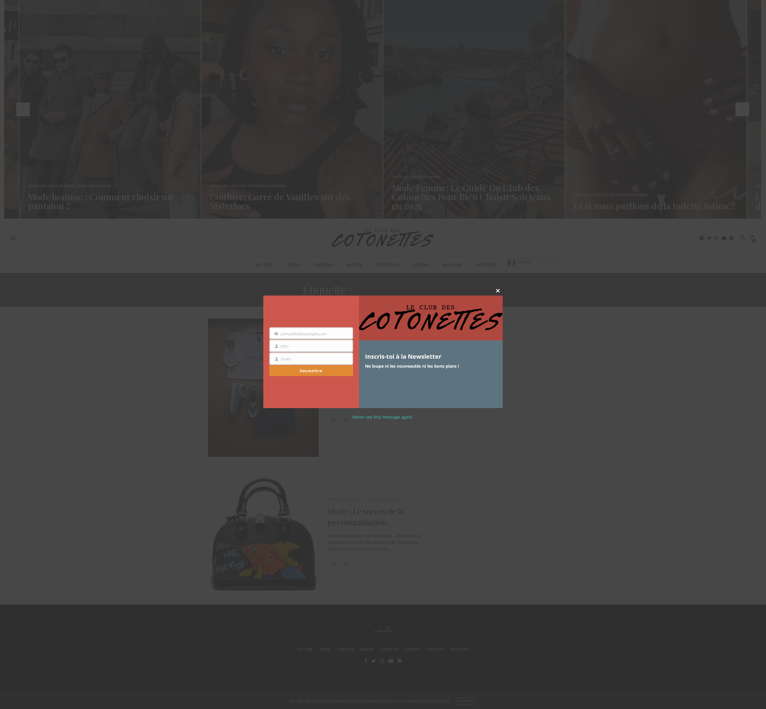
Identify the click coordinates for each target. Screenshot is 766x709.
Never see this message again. (383, 417)
